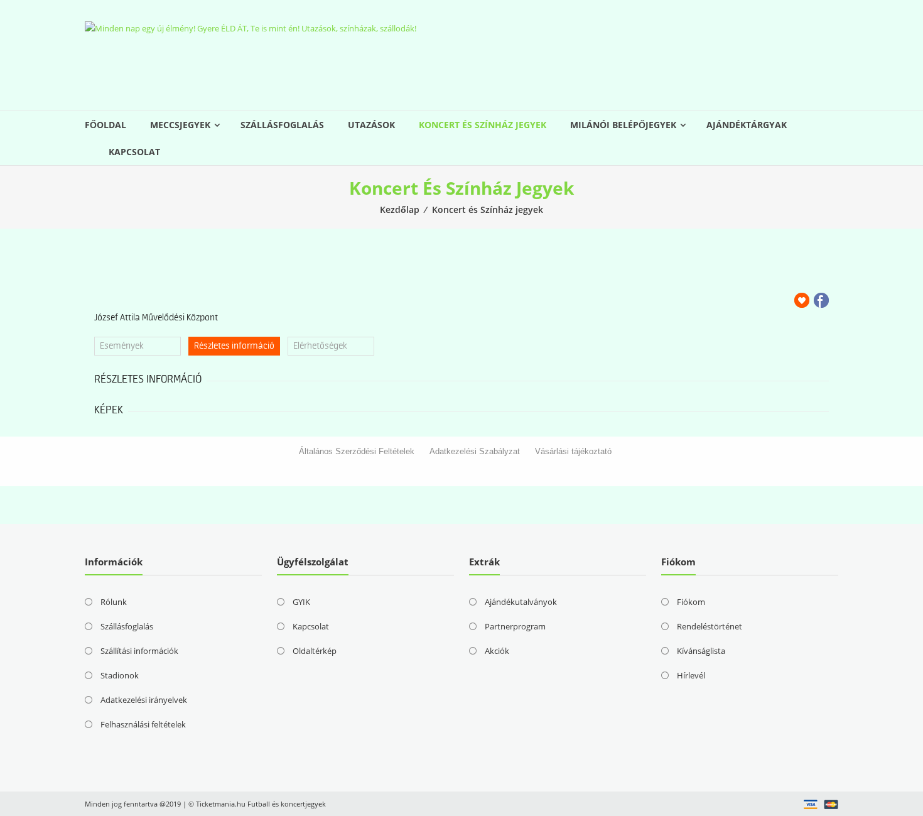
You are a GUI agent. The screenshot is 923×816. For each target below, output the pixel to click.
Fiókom (691, 601)
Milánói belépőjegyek (623, 125)
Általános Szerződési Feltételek (356, 451)
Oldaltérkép (315, 650)
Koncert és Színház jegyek (482, 125)
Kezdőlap (399, 209)
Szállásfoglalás (282, 125)
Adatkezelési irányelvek (143, 699)
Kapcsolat (134, 152)
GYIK (301, 601)
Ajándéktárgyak (746, 125)
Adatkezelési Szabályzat (474, 451)
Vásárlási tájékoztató (573, 451)
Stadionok (119, 675)
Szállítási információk (139, 650)
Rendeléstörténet (709, 626)
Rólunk (113, 601)
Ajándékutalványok (521, 601)
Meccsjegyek (180, 125)
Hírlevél (691, 675)
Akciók (497, 650)
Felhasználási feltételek (143, 724)
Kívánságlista (701, 650)
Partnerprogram (515, 626)
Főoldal (105, 125)
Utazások (371, 125)
